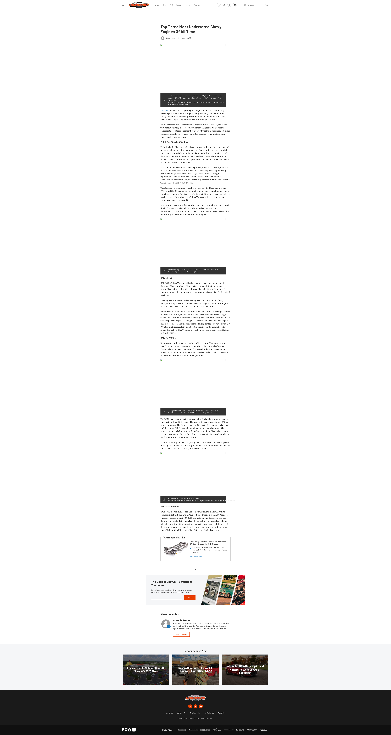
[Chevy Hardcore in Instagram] (190, 706)
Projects (179, 5)
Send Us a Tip (195, 713)
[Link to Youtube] (235, 5)
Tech (171, 5)
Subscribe (189, 598)
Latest (157, 5)
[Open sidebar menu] (123, 5)
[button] (193, 68)
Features (197, 5)
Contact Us (181, 713)
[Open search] (219, 5)
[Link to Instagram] (224, 5)
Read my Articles (181, 634)
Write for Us (209, 713)
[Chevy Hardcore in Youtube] (201, 706)
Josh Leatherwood (196, 556)
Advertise (222, 713)
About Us (169, 713)
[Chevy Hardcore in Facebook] (195, 706)
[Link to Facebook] (229, 5)
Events (188, 5)
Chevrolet (164, 110)
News (165, 5)
